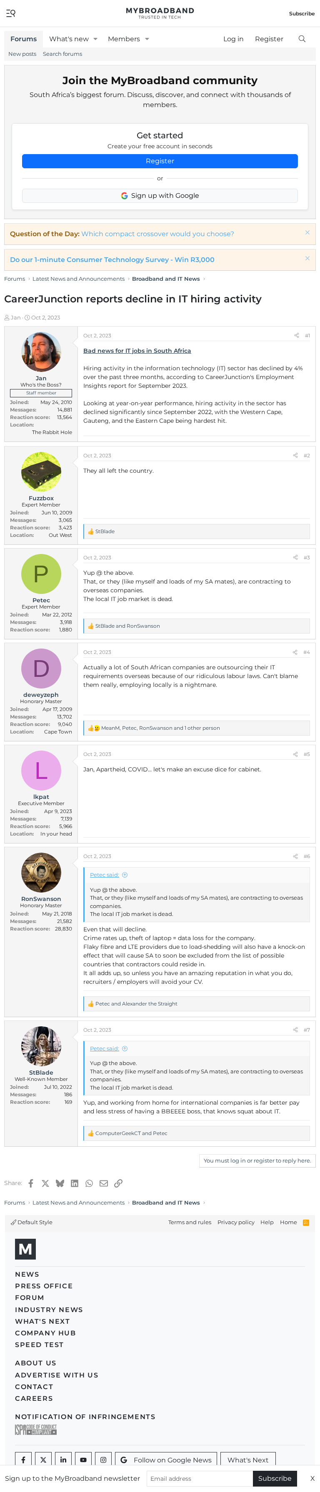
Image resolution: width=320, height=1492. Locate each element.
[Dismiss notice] (306, 233)
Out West (60, 535)
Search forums (62, 53)
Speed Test (39, 1345)
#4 (306, 652)
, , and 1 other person (160, 728)
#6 (307, 856)
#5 (307, 754)
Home (288, 1222)
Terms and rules (189, 1222)
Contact (34, 1387)
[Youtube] (83, 1460)
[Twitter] (43, 1460)
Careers (34, 1398)
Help (267, 1222)
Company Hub (45, 1333)
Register (160, 161)
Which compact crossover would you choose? (157, 234)
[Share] (296, 336)
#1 (307, 335)
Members (124, 39)
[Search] (302, 39)
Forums (23, 39)
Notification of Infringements (85, 1417)
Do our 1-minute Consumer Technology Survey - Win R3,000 (112, 260)
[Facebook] (23, 1460)
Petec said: (104, 874)
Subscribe (275, 1478)
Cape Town (58, 732)
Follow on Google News (173, 1460)
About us (36, 1363)
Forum (30, 1298)
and (127, 626)
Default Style (34, 1222)
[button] (96, 39)
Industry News (49, 1310)
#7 (307, 1030)
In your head (56, 834)
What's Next (42, 1321)
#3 (307, 557)
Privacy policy (236, 1222)
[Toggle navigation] (11, 13)
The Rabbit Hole (52, 432)
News (27, 1274)
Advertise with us (56, 1375)
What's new (69, 39)
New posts (22, 53)
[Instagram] (103, 1460)
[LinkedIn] (63, 1460)
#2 (307, 455)
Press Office (44, 1286)
